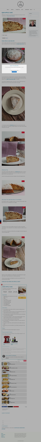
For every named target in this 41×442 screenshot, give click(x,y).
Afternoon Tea (4, 408)
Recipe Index (27, 9)
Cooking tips (18, 9)
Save (24, 18)
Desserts (9, 408)
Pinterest (7, 358)
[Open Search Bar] (34, 10)
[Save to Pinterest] (0, 223)
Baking (6, 408)
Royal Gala (12, 125)
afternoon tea (17, 171)
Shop (22, 9)
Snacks (12, 9)
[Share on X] (0, 221)
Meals (8, 9)
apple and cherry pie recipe (11, 79)
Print (22, 297)
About (31, 9)
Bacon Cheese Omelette (5, 409)
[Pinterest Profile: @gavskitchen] (4, 357)
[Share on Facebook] (0, 220)
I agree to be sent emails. (15, 70)
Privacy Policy (3, 434)
